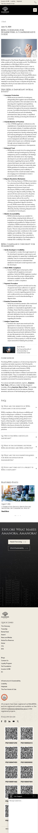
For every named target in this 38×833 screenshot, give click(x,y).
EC (2, 672)
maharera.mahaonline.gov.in (17, 709)
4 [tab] (20, 516)
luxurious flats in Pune (19, 387)
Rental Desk (5, 632)
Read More (5, 511)
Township (4, 629)
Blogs (3, 658)
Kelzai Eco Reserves (7, 640)
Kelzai (3, 643)
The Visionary (5, 626)
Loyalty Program (6, 663)
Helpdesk (19, 1)
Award (3, 634)
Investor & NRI (5, 1)
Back (4, 22)
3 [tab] (19, 516)
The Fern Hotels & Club (7, 3)
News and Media (6, 637)
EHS (2, 649)
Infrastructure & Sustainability (11, 681)
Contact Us (4, 660)
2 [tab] (17, 516)
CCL (2, 646)
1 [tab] (15, 516)
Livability (13, 1)
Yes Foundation (6, 666)
